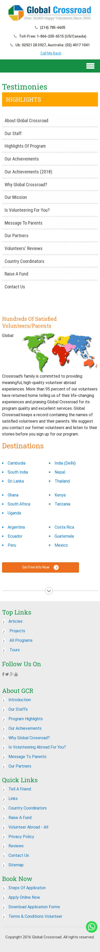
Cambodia (16, 463)
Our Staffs (18, 709)
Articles (15, 621)
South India (18, 472)
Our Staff (13, 133)
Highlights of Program (25, 146)
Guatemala (64, 536)
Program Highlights (25, 718)
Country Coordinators (24, 261)
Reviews (16, 845)
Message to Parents (24, 223)
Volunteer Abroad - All (28, 827)
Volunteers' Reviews (24, 248)
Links (13, 798)
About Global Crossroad (26, 120)
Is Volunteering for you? (27, 210)
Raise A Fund (16, 274)
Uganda (14, 513)
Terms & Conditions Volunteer (35, 916)
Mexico (61, 545)
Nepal (60, 472)
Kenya (60, 495)
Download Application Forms (34, 906)
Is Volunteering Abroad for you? (37, 747)
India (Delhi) (65, 463)
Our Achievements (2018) (28, 171)
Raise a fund (20, 817)
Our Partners (16, 235)
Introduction (19, 699)
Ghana (13, 495)
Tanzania (62, 504)
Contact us (15, 286)
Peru (12, 545)
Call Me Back (51, 53)
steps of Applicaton (27, 887)
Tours (14, 649)
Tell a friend (19, 789)
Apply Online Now (24, 897)
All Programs (20, 640)
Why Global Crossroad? (26, 184)
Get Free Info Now (36, 567)
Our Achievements (22, 159)
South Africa (19, 504)
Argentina (16, 527)
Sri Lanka (16, 481)
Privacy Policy (21, 836)
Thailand (62, 481)
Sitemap (16, 864)
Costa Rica (64, 527)
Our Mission (16, 197)
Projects (16, 630)
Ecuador (15, 536)
